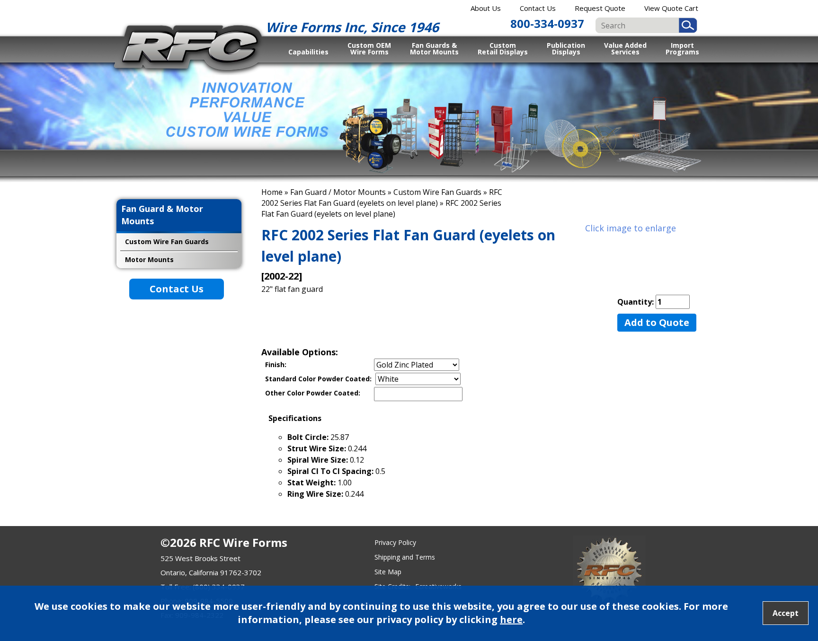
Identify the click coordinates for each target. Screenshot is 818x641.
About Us (486, 8)
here (511, 619)
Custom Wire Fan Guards (437, 192)
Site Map (387, 571)
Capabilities (308, 51)
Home (272, 192)
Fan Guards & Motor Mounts (434, 48)
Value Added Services (625, 48)
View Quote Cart (671, 8)
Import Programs (682, 48)
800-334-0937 (547, 23)
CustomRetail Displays (503, 48)
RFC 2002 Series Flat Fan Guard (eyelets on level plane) (381, 197)
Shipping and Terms (404, 557)
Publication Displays (566, 48)
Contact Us (538, 8)
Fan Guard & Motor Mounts (162, 215)
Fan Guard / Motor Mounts (338, 192)
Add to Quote (656, 322)
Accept (786, 613)
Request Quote (600, 8)
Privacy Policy (395, 542)
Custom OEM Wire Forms (369, 48)
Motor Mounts (149, 259)
